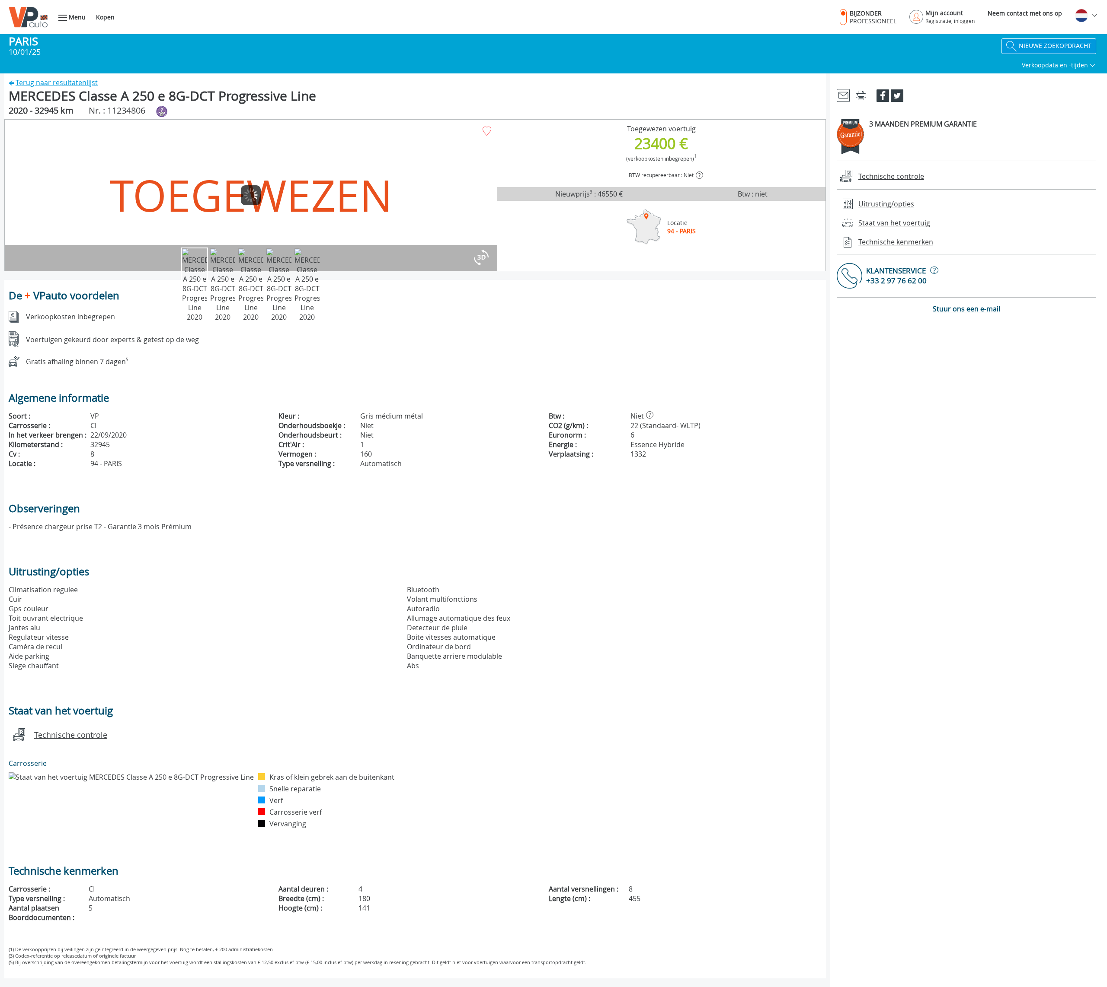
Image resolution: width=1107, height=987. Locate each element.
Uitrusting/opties (886, 204)
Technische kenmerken (895, 242)
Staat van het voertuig (894, 223)
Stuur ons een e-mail (966, 309)
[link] (843, 95)
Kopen (105, 17)
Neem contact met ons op (1025, 13)
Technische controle (70, 735)
